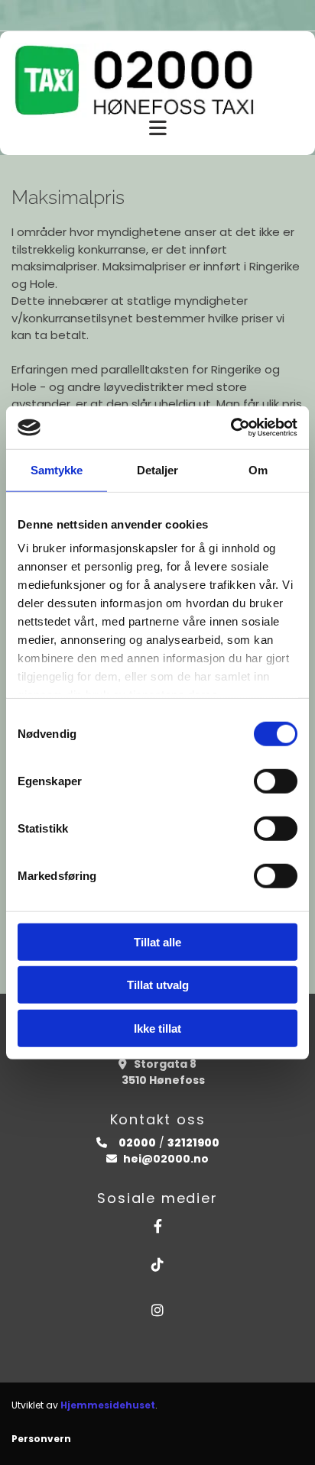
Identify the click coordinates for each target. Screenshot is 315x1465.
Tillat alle (157, 941)
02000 (136, 1142)
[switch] (275, 780)
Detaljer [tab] (158, 469)
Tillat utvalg (158, 984)
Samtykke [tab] (57, 469)
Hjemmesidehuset (107, 1405)
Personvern (41, 1438)
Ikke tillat (157, 1027)
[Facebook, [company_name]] (157, 1225)
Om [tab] (258, 469)
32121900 (193, 1142)
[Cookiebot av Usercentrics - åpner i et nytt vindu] (230, 428)
